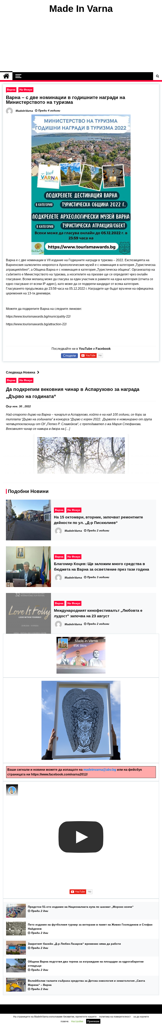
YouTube (85, 348)
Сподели (69, 355)
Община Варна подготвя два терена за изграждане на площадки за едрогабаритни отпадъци (86, 963)
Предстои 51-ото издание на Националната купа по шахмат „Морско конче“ (81, 906)
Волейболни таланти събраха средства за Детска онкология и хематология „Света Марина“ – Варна (86, 982)
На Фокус (25, 89)
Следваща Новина (20, 372)
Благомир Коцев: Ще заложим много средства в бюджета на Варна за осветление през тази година (101, 566)
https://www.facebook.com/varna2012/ (59, 774)
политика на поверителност (115, 1016)
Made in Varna (86, 641)
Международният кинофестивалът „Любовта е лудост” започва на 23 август (98, 613)
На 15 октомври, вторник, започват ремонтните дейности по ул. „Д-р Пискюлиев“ (98, 520)
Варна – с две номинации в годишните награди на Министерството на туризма (65, 100)
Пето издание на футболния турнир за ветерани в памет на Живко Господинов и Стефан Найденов (90, 926)
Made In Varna (81, 8)
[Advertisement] (81, 43)
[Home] (6, 76)
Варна (11, 89)
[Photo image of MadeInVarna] (12, 790)
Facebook (103, 348)
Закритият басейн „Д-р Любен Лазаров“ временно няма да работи (74, 943)
